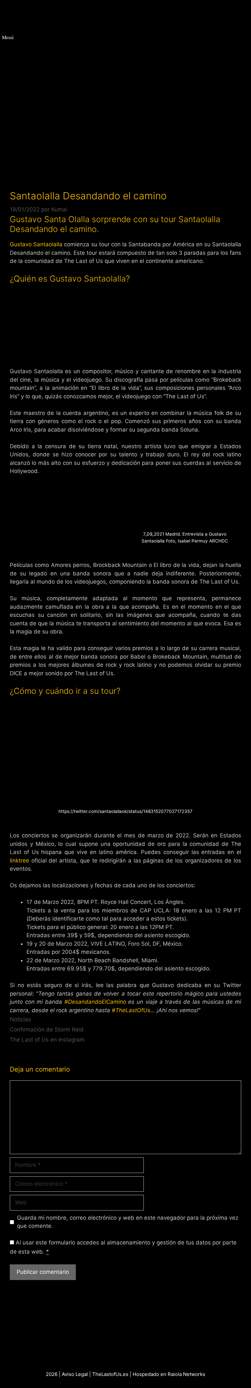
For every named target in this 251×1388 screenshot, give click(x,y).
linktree (19, 860)
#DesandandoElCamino (95, 1002)
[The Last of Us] (54, 14)
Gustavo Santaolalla (37, 244)
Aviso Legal (75, 1374)
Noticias (20, 1019)
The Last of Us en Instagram (47, 1039)
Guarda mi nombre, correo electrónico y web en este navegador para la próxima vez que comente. (127, 1221)
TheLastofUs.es (110, 1374)
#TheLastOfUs (131, 1010)
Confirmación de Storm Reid (47, 1029)
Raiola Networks (186, 1374)
